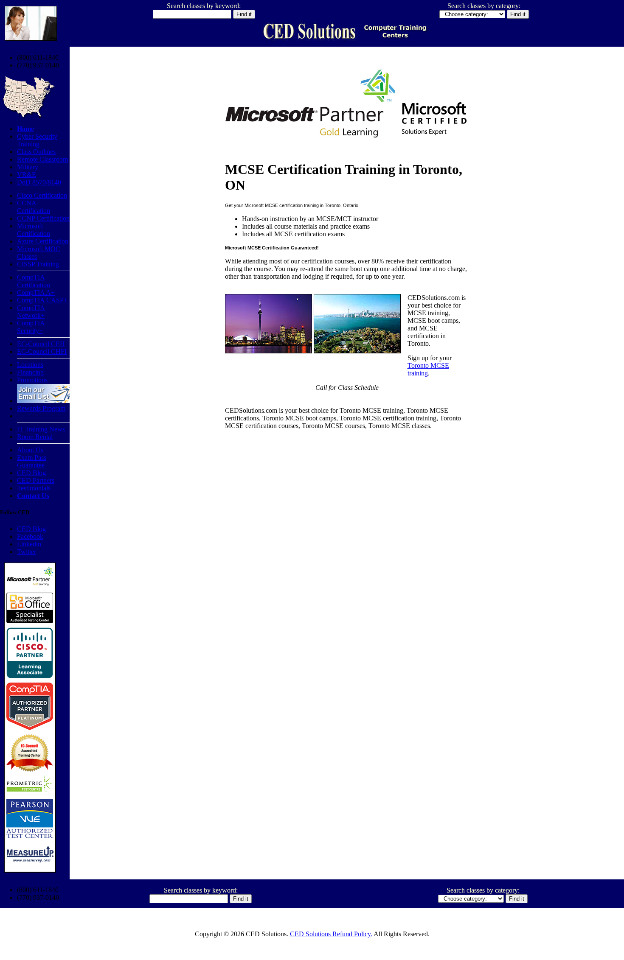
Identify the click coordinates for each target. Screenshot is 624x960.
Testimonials (34, 488)
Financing (30, 372)
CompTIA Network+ (31, 311)
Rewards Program (41, 408)
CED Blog (31, 472)
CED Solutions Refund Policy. (331, 934)
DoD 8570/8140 (39, 182)
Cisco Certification (42, 195)
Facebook (30, 536)
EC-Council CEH (41, 343)
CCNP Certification (43, 218)
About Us (30, 449)
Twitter (26, 551)
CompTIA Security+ (31, 326)
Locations (30, 364)
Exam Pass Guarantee (31, 461)
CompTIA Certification (33, 281)
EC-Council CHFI (42, 351)
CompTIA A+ (36, 292)
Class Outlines (36, 151)
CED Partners (35, 480)
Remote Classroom (42, 159)
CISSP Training (38, 264)
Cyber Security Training (37, 140)
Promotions (32, 379)
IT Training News (41, 429)
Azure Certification (42, 241)
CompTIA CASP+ (42, 300)
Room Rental (35, 436)
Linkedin (29, 544)
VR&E (26, 174)
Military (27, 167)
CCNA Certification (33, 206)
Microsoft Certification (33, 229)
